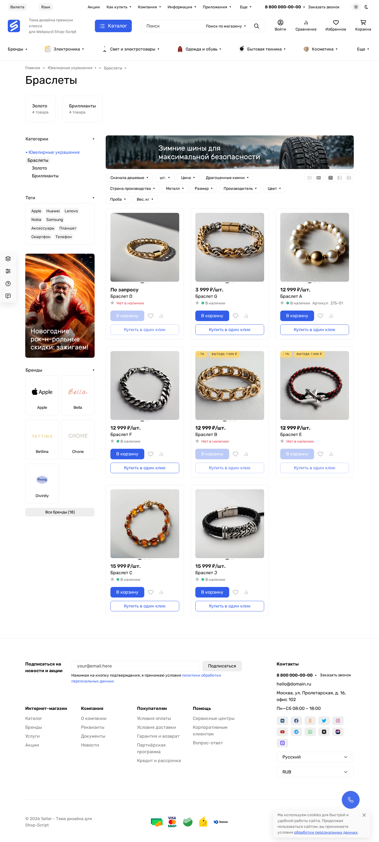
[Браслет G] (229, 247)
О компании (94, 718)
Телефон (63, 237)
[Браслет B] (229, 385)
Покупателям (152, 708)
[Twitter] (324, 720)
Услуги (32, 736)
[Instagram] (338, 720)
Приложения (215, 7)
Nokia (36, 219)
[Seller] (14, 25)
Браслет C (121, 572)
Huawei (53, 211)
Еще (243, 7)
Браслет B (206, 434)
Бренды (15, 49)
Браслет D (121, 296)
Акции (94, 7)
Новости (90, 745)
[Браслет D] (144, 247)
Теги (30, 197)
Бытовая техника (264, 49)
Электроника (67, 49)
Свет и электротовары (132, 49)
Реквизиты (92, 727)
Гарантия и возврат (158, 736)
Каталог (33, 718)
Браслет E (291, 434)
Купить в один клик (230, 329)
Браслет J (206, 572)
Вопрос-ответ (208, 742)
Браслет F (121, 434)
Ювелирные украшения (54, 152)
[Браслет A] (314, 247)
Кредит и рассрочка (159, 760)
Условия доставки (156, 727)
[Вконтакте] (282, 720)
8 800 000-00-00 (283, 6)
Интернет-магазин (46, 708)
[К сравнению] (161, 316)
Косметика (322, 49)
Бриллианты (45, 175)
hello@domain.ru (294, 684)
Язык (45, 7)
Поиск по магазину (224, 26)
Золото (39, 168)
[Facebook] (296, 720)
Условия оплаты (154, 718)
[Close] (364, 815)
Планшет (67, 228)
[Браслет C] (144, 523)
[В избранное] (150, 316)
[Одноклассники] (310, 720)
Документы (93, 736)
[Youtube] (282, 731)
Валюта (17, 7)
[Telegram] (296, 731)
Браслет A (291, 296)
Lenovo (71, 211)
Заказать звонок (324, 7)
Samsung (54, 219)
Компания (147, 7)
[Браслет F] (144, 385)
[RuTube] (338, 731)
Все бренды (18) (60, 512)
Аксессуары (42, 228)
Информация (180, 7)
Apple (36, 211)
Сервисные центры (213, 718)
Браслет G (206, 296)
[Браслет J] (229, 523)
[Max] (282, 742)
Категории (37, 139)
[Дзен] (324, 731)
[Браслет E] (314, 385)
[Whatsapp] (310, 731)
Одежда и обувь (201, 49)
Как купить (117, 7)
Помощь (202, 708)
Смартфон (40, 237)
